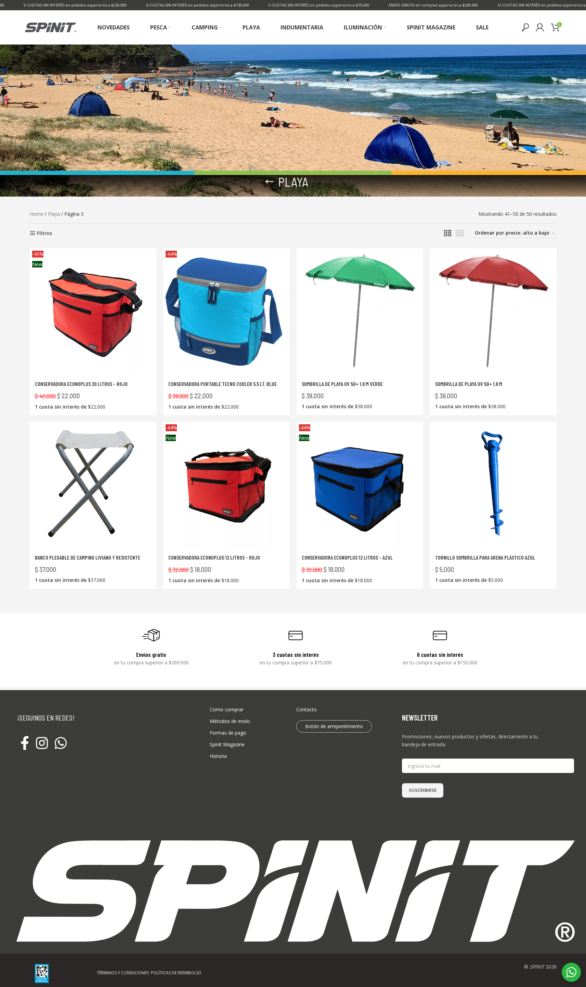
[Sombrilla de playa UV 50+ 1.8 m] (493, 311)
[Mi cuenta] (539, 27)
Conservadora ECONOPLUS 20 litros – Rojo (81, 383)
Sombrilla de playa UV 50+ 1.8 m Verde (342, 383)
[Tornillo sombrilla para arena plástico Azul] (493, 485)
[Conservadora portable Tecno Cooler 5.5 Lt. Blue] (226, 311)
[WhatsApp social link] (60, 743)
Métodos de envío (230, 721)
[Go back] (269, 181)
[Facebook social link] (24, 743)
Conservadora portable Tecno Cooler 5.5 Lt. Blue (222, 383)
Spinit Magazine (227, 744)
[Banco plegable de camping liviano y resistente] (93, 485)
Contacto (306, 709)
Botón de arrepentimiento (334, 726)
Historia (218, 756)
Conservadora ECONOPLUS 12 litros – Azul (347, 557)
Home (36, 214)
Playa (54, 214)
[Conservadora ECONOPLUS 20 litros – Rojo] (93, 311)
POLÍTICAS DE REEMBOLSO (176, 973)
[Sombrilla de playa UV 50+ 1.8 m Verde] (360, 311)
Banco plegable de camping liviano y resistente (87, 557)
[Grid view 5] (460, 233)
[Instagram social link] (41, 743)
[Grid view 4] (447, 233)
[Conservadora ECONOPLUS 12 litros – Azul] (360, 485)
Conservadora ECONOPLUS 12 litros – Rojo (214, 557)
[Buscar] (525, 27)
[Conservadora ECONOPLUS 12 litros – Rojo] (226, 485)
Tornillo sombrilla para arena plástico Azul (485, 557)
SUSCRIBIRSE (423, 790)
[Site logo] (50, 27)
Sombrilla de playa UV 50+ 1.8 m (468, 383)
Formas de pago (228, 732)
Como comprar (227, 709)
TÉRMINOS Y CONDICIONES (123, 973)
